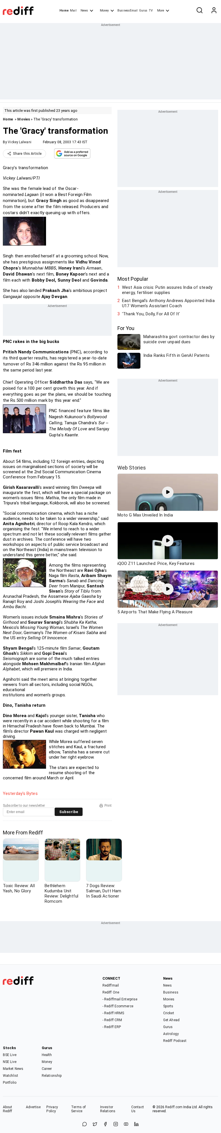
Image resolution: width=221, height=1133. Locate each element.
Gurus (143, 10)
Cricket (168, 1013)
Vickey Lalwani (19, 142)
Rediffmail (110, 985)
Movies (23, 119)
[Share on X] (95, 1124)
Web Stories (131, 468)
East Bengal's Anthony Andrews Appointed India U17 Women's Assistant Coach (168, 303)
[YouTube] (126, 1124)
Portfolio (9, 1083)
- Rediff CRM (112, 1020)
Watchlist (10, 1076)
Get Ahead (171, 1020)
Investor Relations (107, 1109)
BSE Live (9, 1055)
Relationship (52, 1076)
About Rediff (7, 1109)
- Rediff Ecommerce (117, 1006)
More (160, 10)
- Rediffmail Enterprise (119, 999)
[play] (168, 492)
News (84, 10)
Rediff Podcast (174, 1041)
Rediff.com (173, 1107)
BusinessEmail (127, 10)
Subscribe (68, 812)
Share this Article (27, 154)
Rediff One (110, 992)
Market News (13, 1069)
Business (170, 992)
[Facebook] (105, 1124)
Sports (168, 1006)
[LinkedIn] (136, 1124)
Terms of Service (78, 1109)
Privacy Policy (52, 1109)
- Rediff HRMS (113, 1013)
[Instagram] (115, 1124)
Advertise (33, 1107)
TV (151, 10)
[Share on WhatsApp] (84, 1124)
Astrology (171, 1034)
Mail (73, 10)
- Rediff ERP (111, 1027)
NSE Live (9, 1062)
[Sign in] (213, 10)
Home (64, 10)
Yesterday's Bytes (20, 793)
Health (47, 1055)
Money (104, 10)
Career (47, 1069)
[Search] (199, 10)
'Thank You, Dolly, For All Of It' (151, 313)
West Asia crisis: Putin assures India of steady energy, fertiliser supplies (167, 290)
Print (108, 806)
